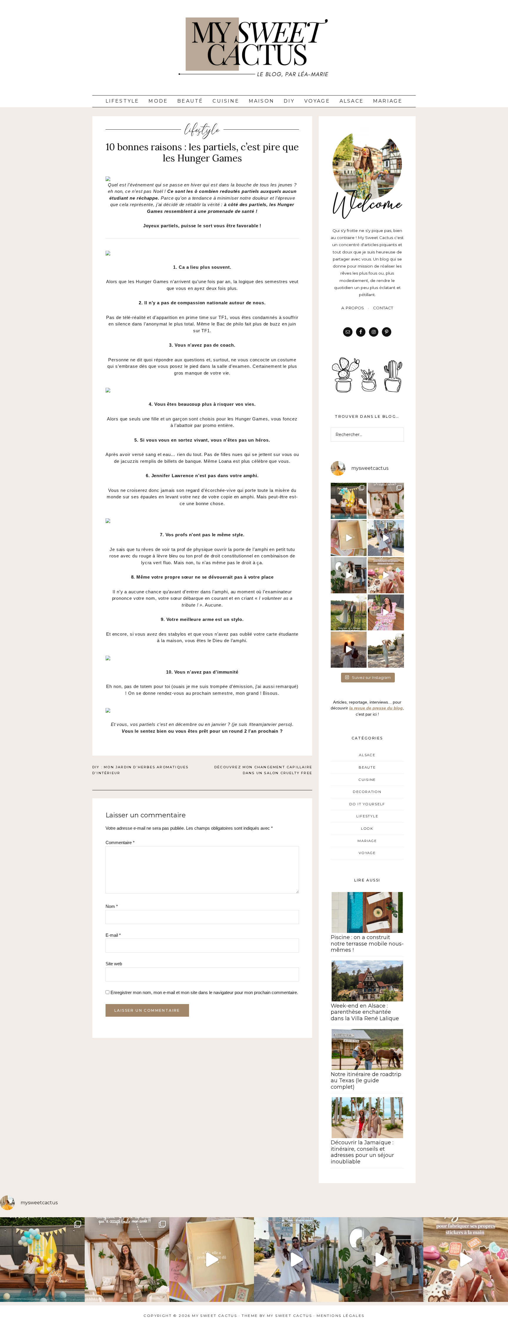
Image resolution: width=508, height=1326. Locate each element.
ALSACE (367, 755)
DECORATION (367, 792)
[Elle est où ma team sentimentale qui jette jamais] (349, 538)
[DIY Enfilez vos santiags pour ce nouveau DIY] (349, 575)
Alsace (352, 101)
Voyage (317, 101)
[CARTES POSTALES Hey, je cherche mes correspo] (386, 612)
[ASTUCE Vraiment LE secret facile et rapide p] (386, 575)
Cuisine (226, 101)
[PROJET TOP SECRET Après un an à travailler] (386, 501)
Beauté (190, 101)
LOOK (367, 828)
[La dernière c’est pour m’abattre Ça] (386, 538)
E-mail (113, 935)
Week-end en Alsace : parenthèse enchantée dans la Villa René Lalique (365, 1012)
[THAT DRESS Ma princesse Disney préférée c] (386, 650)
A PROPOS (352, 307)
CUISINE (367, 780)
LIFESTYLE (202, 129)
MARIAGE (367, 841)
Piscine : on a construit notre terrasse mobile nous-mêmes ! (367, 943)
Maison (261, 101)
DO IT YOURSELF (367, 804)
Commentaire (120, 842)
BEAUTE (367, 767)
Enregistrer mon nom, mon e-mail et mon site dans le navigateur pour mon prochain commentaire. (204, 992)
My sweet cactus (290, 1315)
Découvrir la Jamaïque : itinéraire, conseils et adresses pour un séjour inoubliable (362, 1152)
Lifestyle (122, 101)
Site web (114, 963)
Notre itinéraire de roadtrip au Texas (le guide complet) (366, 1080)
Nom (112, 906)
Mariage (387, 101)
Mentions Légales (340, 1315)
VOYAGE (367, 853)
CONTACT (383, 307)
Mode (158, 101)
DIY (289, 101)
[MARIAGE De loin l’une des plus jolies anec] (349, 612)
